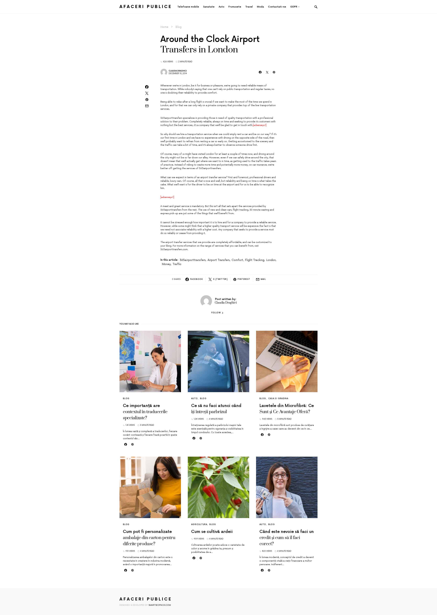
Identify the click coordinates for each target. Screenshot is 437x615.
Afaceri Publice (145, 6)
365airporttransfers (193, 260)
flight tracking (254, 260)
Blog (178, 27)
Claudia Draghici (178, 71)
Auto (194, 398)
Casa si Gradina (278, 398)
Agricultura (199, 524)
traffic (177, 264)
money (166, 264)
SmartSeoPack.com (160, 605)
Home (164, 27)
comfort (237, 260)
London (271, 260)
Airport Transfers (219, 260)
